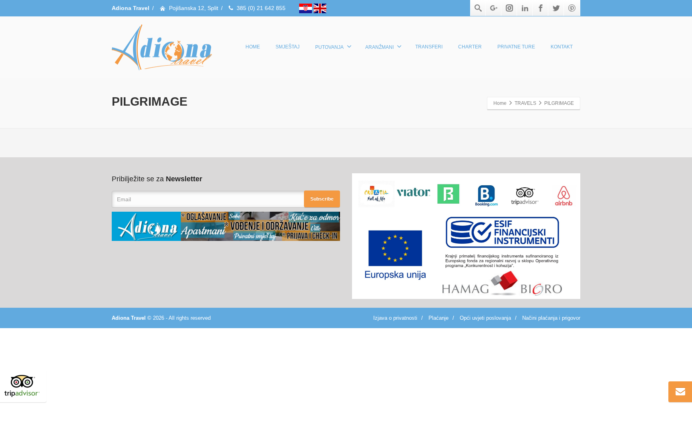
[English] (320, 8)
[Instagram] (509, 8)
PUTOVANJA (329, 47)
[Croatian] (306, 8)
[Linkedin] (525, 8)
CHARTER (470, 47)
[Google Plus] (494, 8)
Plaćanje (438, 318)
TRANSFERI (429, 47)
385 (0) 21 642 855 (261, 8)
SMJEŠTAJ (288, 47)
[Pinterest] (572, 8)
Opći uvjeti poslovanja (485, 318)
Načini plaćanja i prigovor (551, 318)
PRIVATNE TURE (516, 47)
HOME (252, 47)
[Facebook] (541, 8)
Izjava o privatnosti (395, 318)
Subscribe (322, 199)
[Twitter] (556, 8)
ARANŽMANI (379, 47)
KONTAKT (562, 47)
